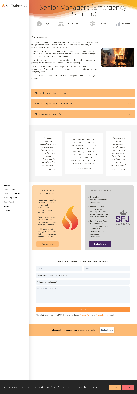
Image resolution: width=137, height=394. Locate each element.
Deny (128, 387)
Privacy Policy (85, 315)
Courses (7, 185)
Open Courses (10, 189)
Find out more (47, 244)
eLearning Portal (10, 198)
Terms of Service (102, 315)
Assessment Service (12, 193)
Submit (83, 309)
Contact (7, 211)
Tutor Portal (9, 202)
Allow (115, 387)
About (6, 206)
